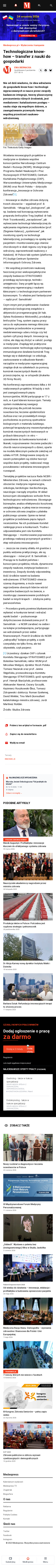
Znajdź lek (7, 1490)
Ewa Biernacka (22, 67)
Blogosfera (8, 1494)
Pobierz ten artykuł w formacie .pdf (28, 725)
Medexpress (10, 1474)
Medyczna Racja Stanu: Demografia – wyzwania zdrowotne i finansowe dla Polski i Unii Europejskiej (27, 1331)
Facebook (7, 1535)
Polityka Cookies (10, 1515)
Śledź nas (9, 1524)
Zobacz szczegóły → (14, 793)
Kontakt (6, 1519)
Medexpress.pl (10, 45)
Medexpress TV (10, 1486)
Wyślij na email (17, 743)
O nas (6, 1499)
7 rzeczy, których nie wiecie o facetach (22, 1375)
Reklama (7, 1506)
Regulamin (8, 1057)
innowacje (10, 759)
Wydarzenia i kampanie (32, 45)
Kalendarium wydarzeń (13, 1482)
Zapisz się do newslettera (23, 734)
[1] (14, 194)
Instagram (7, 1539)
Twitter (6, 1531)
